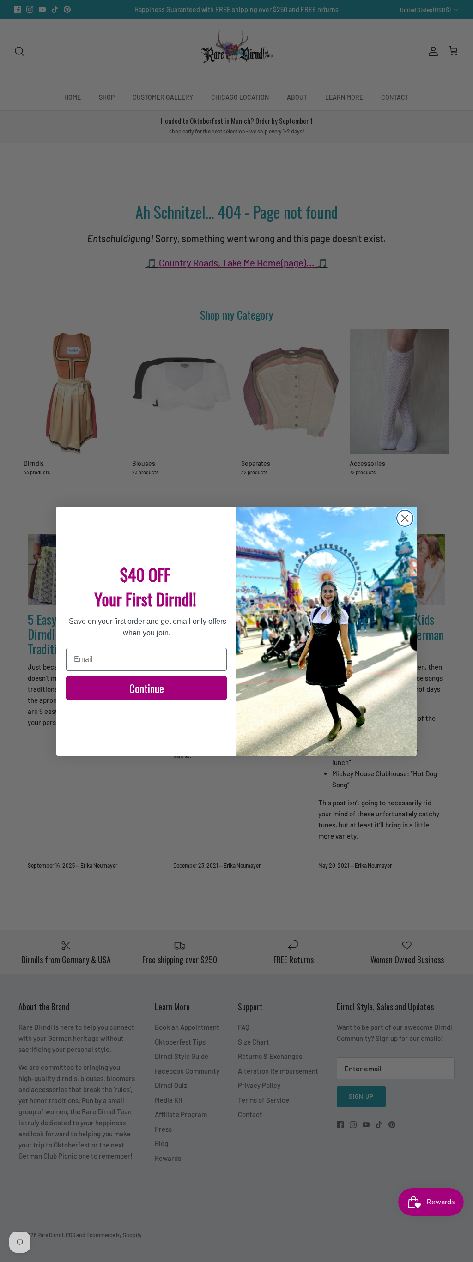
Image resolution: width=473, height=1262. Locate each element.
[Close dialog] (405, 518)
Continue (146, 688)
